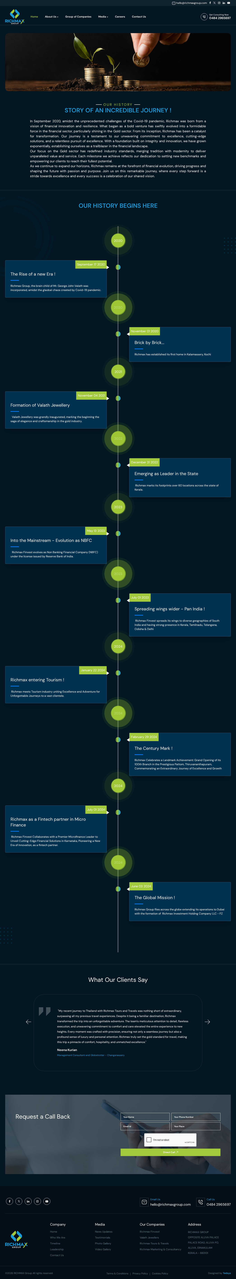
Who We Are (57, 1237)
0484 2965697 (220, 18)
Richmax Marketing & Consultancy (160, 1249)
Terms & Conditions (117, 1273)
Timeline (55, 1243)
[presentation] (28, 1021)
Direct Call (169, 1152)
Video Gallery (103, 1249)
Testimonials (102, 1237)
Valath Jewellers (149, 1237)
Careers (120, 16)
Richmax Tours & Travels (154, 1243)
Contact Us (139, 16)
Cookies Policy (160, 1273)
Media (102, 16)
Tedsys (227, 1273)
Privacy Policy (140, 1273)
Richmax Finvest (150, 1231)
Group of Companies (78, 16)
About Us (51, 16)
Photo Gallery (103, 1243)
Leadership (57, 1249)
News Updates (103, 1231)
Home (34, 16)
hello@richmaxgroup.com (191, 3)
